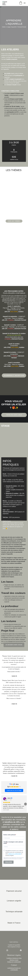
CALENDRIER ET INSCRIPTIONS (14, 375)
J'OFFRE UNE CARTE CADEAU (14, 414)
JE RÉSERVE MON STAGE (14, 644)
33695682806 (14, 969)
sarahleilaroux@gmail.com (14, 968)
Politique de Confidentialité (14, 961)
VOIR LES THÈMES (14, 221)
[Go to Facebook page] (21, 950)
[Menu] (25, 3)
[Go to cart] (20, 3)
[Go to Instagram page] (8, 950)
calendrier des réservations (8, 299)
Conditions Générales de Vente (14, 958)
